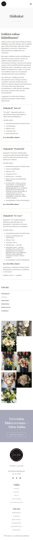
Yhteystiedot (16, 499)
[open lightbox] (8, 328)
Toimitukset (16, 530)
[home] (10, 3)
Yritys (16, 495)
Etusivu (16, 488)
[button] (30, 4)
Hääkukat (16, 516)
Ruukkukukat (16, 523)
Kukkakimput (16, 513)
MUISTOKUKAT (16, 519)
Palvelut (17, 492)
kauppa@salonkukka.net (16, 471)
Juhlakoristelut (17, 526)
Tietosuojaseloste (16, 502)
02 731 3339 (16, 473)
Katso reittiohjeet (16, 435)
